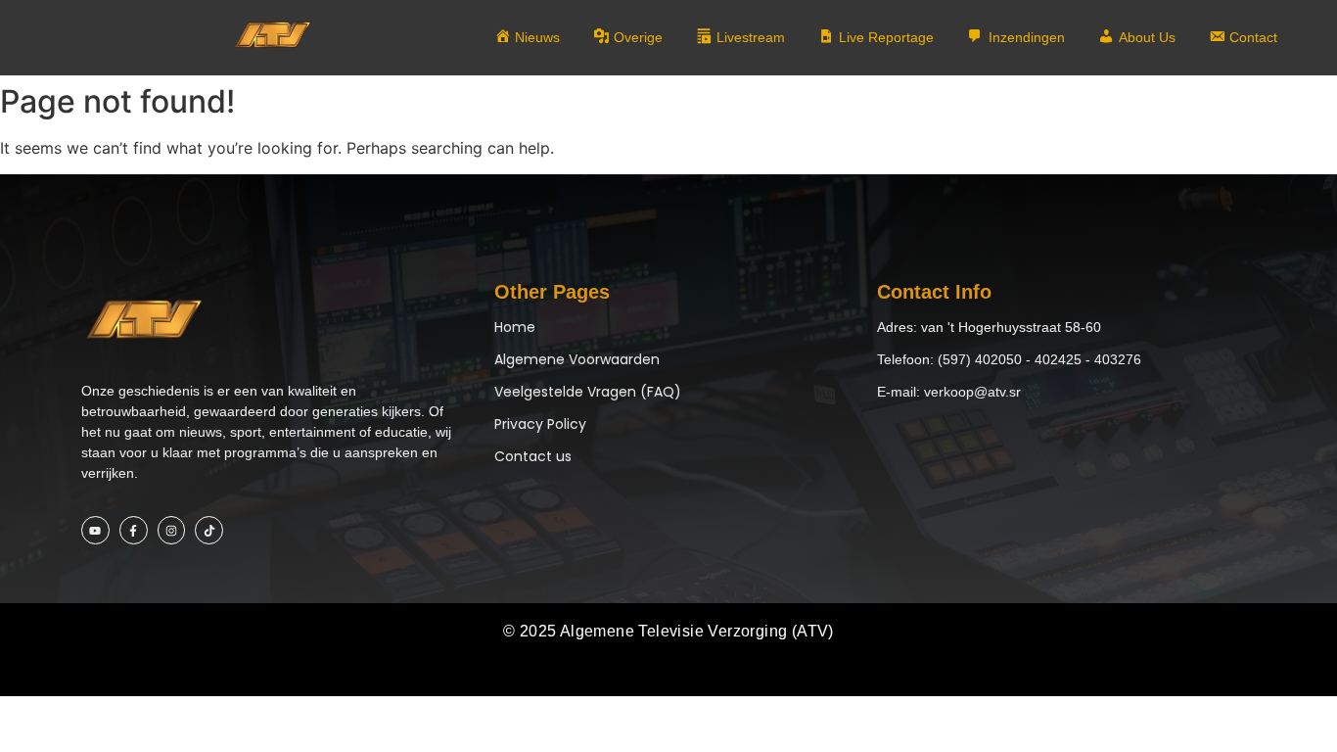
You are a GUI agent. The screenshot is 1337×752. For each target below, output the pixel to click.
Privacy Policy (540, 424)
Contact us (533, 456)
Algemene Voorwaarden (577, 359)
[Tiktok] (209, 530)
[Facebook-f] (133, 530)
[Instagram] (172, 530)
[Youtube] (95, 530)
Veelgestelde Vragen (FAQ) (587, 391)
